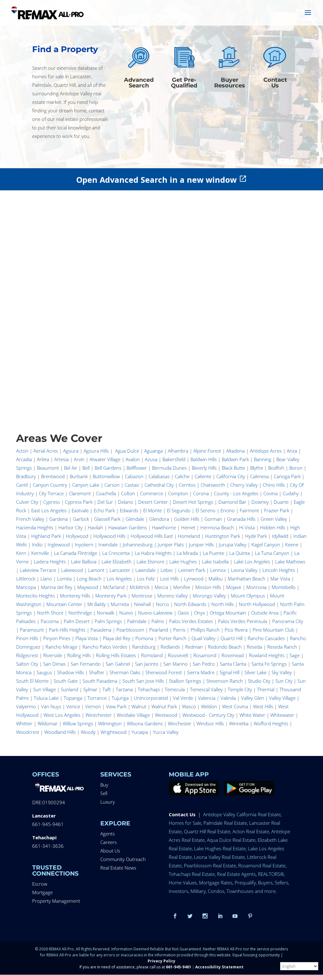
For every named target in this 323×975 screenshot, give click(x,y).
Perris (179, 630)
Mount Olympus (248, 595)
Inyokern (84, 544)
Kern (21, 553)
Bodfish (276, 468)
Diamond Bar (232, 502)
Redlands (170, 647)
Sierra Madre (200, 672)
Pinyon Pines (56, 638)
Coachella (106, 493)
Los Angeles (119, 578)
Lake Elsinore (150, 561)
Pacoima (50, 621)
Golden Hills (186, 519)
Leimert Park (191, 570)
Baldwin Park (235, 459)
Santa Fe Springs (269, 664)
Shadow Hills (70, 672)
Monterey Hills (75, 595)
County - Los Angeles (236, 493)
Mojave (233, 587)
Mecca (161, 587)
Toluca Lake (46, 698)
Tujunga (120, 698)
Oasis (183, 612)
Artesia (61, 459)
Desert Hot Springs (193, 502)
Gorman (213, 519)
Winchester (179, 723)
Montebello (284, 587)
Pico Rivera (236, 630)
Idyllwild (280, 536)
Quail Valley (203, 638)
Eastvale (80, 510)
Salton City (27, 664)
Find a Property (65, 49)
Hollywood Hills (109, 536)
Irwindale (108, 544)
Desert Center (153, 502)
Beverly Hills (204, 468)
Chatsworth (213, 485)
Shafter (96, 672)
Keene (291, 544)
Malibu (215, 578)
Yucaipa (140, 732)
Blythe (256, 468)
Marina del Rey (56, 587)
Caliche (182, 476)
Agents (107, 833)
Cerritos (187, 485)
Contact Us (182, 814)
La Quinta (239, 553)
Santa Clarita (233, 664)
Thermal (265, 689)
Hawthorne (164, 527)
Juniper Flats (171, 544)
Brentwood (53, 476)
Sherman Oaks (124, 672)
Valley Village (282, 698)
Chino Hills (274, 485)
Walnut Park (164, 706)
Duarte (281, 502)
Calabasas (159, 476)
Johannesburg (138, 544)
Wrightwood (113, 732)
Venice (73, 706)
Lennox (218, 570)
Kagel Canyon (265, 544)
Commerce (151, 493)
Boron (295, 468)
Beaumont (48, 468)
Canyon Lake (85, 485)
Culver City (27, 502)
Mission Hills (208, 587)
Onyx (199, 612)
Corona (201, 493)
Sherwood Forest (163, 672)
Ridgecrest (27, 655)
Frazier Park (276, 510)
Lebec (167, 570)
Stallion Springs (185, 681)
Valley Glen (252, 698)
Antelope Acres (266, 451)
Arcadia (24, 459)
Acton (22, 451)
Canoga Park (287, 476)
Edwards (129, 510)
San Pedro (204, 664)
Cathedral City (159, 485)
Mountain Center (64, 604)
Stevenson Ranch (224, 681)
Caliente (203, 476)
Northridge (80, 612)
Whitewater (282, 715)
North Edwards (190, 604)
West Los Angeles (62, 715)
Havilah (95, 527)
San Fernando (86, 664)
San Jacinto (146, 664)
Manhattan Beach (246, 578)
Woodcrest (27, 732)
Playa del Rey (116, 638)
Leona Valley (244, 570)
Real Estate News (118, 868)
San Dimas (54, 664)
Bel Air (70, 468)
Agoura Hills (96, 451)
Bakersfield (173, 459)
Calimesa (259, 476)
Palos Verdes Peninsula (242, 621)
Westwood (166, 715)
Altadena (235, 451)
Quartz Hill (231, 638)
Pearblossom (130, 630)
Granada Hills (241, 519)
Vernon (93, 706)
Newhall (142, 604)
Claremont (80, 493)
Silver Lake (255, 672)
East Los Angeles (49, 510)
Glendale (135, 519)
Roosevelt (178, 655)
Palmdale (136, 621)
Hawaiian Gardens (127, 527)
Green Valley (274, 519)
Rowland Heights (267, 655)
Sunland (69, 689)
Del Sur (105, 502)
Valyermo (26, 706)
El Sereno (205, 510)
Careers (108, 842)
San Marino (175, 664)
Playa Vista (86, 638)
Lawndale (145, 570)
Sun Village (44, 689)
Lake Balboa (84, 561)
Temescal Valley (206, 689)
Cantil (22, 485)
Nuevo (126, 612)
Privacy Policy (161, 961)
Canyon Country (50, 485)
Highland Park (46, 536)
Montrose (142, 595)
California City (230, 476)
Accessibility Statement (219, 967)
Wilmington (110, 723)
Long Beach (89, 578)
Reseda (254, 647)
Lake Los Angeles (252, 561)
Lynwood (193, 578)
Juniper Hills (201, 544)
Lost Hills (169, 578)
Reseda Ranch (282, 647)
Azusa (151, 459)
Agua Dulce (127, 451)
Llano (46, 578)
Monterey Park (110, 595)
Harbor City (70, 527)
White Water (252, 715)
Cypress (51, 502)
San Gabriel (118, 664)
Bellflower (136, 468)
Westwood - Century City (208, 715)
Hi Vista (247, 527)
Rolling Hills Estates (116, 655)
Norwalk (105, 612)
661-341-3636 (48, 846)
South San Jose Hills (143, 681)
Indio (37, 544)
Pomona (144, 638)
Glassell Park (107, 519)
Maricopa (26, 587)
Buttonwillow (106, 476)
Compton (178, 493)
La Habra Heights (153, 553)
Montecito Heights (35, 595)
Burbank (79, 476)
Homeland (189, 536)
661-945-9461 (48, 824)
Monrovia (256, 587)
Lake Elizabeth (117, 561)
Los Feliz (146, 578)
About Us (110, 850)
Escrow (39, 884)
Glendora (159, 519)
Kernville (40, 553)
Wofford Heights (271, 723)
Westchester (98, 715)
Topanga (73, 698)
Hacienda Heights (34, 527)
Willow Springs (78, 723)
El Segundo (179, 510)
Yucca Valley (166, 732)
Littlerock (25, 578)
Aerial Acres (45, 451)
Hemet (188, 527)
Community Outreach (123, 859)
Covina (270, 493)
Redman (194, 647)
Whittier (24, 723)
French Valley (30, 519)
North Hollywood (257, 604)
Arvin (79, 459)
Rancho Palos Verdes (104, 647)
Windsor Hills (210, 723)
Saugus (44, 672)
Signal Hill (229, 672)
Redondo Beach (225, 647)
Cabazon (134, 476)
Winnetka (239, 723)
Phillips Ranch (205, 630)
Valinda (228, 698)
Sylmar (90, 689)
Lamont (96, 570)
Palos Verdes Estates (191, 621)
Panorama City (287, 621)
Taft (107, 689)
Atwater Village (105, 459)
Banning (262, 459)
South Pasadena (100, 681)
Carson (112, 485)
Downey (260, 502)
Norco (162, 604)
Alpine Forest (207, 451)
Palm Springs (108, 621)
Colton (128, 493)
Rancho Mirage (61, 647)
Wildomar (48, 723)
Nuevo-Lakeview (155, 612)
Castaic (132, 485)
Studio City (259, 681)
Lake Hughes (183, 561)
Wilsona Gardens (145, 723)
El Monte (152, 510)
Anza (292, 451)
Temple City (240, 689)
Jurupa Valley (232, 544)
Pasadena (101, 630)
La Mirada (187, 553)
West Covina (235, 706)
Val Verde (183, 698)
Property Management (56, 901)
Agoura (71, 451)
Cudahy (291, 493)
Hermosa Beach (217, 527)
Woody (88, 732)
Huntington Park (222, 536)
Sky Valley (282, 672)
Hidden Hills (272, 527)
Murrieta (120, 604)
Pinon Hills (27, 638)
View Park (116, 706)
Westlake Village (133, 715)
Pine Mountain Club (273, 630)
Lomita (64, 578)
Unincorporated (151, 698)
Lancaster (119, 570)
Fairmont (249, 510)
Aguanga (153, 451)
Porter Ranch (172, 638)
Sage (295, 655)
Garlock (81, 519)
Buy (104, 785)
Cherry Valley (244, 485)
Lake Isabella (215, 561)
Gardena (58, 519)
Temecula (175, 689)
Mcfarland (114, 587)
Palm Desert (77, 621)
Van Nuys (51, 706)
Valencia (206, 698)
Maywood (87, 587)
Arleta (43, 459)
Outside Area (265, 612)
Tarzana (124, 689)
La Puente (213, 553)
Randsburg (144, 647)
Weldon (209, 706)
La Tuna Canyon (272, 553)
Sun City (283, 681)
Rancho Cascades (266, 638)
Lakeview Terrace (38, 570)
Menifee (181, 587)
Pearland (158, 630)
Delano (125, 502)
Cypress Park (78, 502)
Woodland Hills (60, 732)
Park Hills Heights (67, 630)
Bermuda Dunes (169, 468)
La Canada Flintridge (75, 553)
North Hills (222, 604)
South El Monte (32, 681)
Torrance (97, 698)
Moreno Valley (172, 595)
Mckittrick (140, 587)
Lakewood (72, 570)
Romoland (152, 655)
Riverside (52, 655)
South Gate (66, 681)
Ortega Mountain (228, 612)
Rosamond (204, 655)
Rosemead (232, 655)
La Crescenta (116, 553)
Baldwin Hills (204, 459)
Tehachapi (149, 689)
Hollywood (77, 536)
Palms (157, 621)
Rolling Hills (79, 655)
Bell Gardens (108, 468)
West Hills (263, 706)
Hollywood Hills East (152, 536)
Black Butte (233, 468)
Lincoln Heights (278, 570)
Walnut (139, 706)
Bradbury (26, 476)
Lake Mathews (290, 561)
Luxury (107, 802)
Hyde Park (256, 536)
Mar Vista (280, 578)
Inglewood (59, 544)
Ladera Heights (50, 561)
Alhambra (178, 451)
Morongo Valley (209, 595)
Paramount (32, 630)
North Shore (50, 612)
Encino (227, 510)
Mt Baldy (96, 604)
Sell (103, 793)
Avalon (133, 459)
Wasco (189, 706)
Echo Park (104, 510)
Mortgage (42, 892)
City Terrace (51, 493)
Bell (86, 468)
